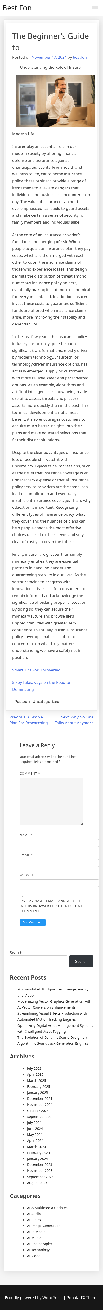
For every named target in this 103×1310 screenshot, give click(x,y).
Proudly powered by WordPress (34, 1297)
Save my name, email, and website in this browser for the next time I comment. (51, 906)
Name (26, 835)
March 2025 (36, 1080)
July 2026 (34, 1068)
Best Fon (17, 8)
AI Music (34, 1238)
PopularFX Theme (82, 1297)
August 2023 (37, 1182)
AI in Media (36, 1232)
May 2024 (34, 1134)
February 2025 (38, 1086)
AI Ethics (34, 1219)
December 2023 (39, 1164)
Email (26, 855)
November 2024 (39, 1104)
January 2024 (37, 1158)
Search (16, 952)
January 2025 (37, 1092)
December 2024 (39, 1098)
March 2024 (36, 1146)
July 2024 (34, 1122)
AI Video (33, 1255)
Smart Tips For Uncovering (36, 670)
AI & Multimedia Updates (47, 1207)
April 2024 (35, 1140)
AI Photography (39, 1244)
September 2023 (40, 1176)
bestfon (80, 57)
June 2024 (35, 1128)
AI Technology (38, 1249)
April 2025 (35, 1074)
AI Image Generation (44, 1225)
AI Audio (34, 1213)
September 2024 (40, 1116)
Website (27, 875)
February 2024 (38, 1152)
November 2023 (39, 1170)
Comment (30, 773)
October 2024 (38, 1110)
